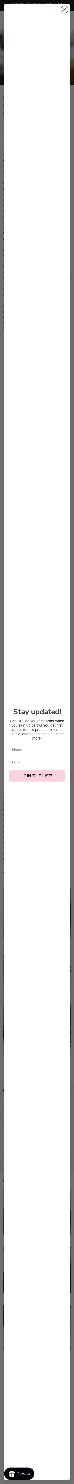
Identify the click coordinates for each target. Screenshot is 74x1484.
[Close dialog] (64, 9)
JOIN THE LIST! (37, 776)
